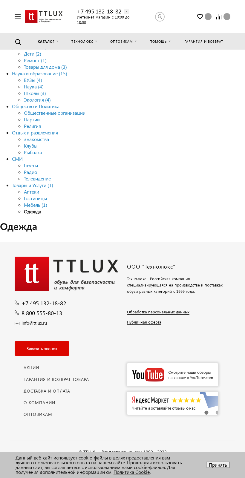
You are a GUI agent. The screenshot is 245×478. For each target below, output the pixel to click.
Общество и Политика (35, 106)
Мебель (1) (35, 205)
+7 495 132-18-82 (99, 11)
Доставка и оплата (47, 391)
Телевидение (37, 178)
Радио (30, 172)
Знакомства (36, 139)
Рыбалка (33, 152)
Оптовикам (38, 414)
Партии (32, 119)
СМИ (17, 159)
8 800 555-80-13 (42, 313)
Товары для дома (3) (45, 67)
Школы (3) (35, 93)
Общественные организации (54, 113)
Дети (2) (32, 53)
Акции (31, 367)
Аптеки (31, 192)
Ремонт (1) (35, 60)
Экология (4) (37, 99)
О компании (39, 402)
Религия (32, 126)
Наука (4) (34, 86)
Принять (218, 465)
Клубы (30, 146)
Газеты (31, 165)
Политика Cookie (132, 472)
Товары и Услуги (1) (32, 185)
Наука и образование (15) (39, 73)
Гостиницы (35, 198)
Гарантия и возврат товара (56, 379)
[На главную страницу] (43, 16)
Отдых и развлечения (35, 132)
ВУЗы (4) (33, 80)
